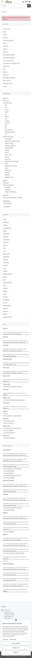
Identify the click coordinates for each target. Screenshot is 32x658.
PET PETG (7, 123)
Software (5, 512)
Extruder (7, 150)
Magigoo (5, 291)
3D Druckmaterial (7, 103)
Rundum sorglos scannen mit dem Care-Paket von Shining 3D (16, 380)
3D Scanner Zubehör (8, 185)
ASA (6, 107)
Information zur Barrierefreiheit (11, 63)
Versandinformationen (9, 57)
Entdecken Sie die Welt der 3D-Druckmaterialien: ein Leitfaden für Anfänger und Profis (15, 372)
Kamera (7, 156)
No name (5, 297)
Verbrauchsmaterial (8, 563)
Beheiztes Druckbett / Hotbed (12, 141)
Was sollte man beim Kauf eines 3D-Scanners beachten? (15, 407)
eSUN (4, 279)
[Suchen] (29, 5)
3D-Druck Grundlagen (9, 437)
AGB (4, 69)
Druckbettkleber (9, 147)
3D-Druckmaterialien (9, 420)
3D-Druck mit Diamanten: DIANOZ (12, 386)
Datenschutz (13, 639)
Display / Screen (9, 143)
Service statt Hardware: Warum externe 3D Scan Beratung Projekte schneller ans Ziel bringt (15, 341)
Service (5, 43)
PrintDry (5, 302)
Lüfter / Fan (8, 159)
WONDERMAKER (7, 228)
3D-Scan (6, 413)
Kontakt (5, 34)
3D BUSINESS (6, 254)
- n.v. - (4, 251)
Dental (6, 111)
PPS (6, 127)
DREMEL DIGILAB (7, 274)
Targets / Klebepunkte (10, 191)
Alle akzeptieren (16, 643)
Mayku (4, 294)
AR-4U (4, 248)
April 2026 (5, 345)
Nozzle (6, 168)
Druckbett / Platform (10, 145)
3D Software (7, 206)
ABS (6, 105)
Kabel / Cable (8, 154)
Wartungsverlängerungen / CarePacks (13, 197)
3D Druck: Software (9, 430)
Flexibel (7, 116)
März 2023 (5, 389)
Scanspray (7, 189)
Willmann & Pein (7, 317)
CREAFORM (6, 262)
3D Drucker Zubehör (8, 136)
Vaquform (5, 308)
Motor (6, 163)
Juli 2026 (5, 328)
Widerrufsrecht (7, 80)
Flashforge (5, 236)
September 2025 (7, 359)
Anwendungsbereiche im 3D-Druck (13, 428)
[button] (23, 1)
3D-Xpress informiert (8, 40)
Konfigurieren (16, 647)
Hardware (5, 494)
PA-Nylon (7, 120)
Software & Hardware (8, 480)
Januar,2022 (6, 435)
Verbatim (5, 311)
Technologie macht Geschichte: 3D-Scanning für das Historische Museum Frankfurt (15, 333)
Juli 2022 (5, 411)
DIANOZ (5, 271)
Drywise (5, 276)
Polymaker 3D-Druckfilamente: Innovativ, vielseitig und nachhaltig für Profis (16, 363)
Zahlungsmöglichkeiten (9, 54)
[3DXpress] (8, 1)
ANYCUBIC (5, 242)
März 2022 (5, 418)
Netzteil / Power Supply (11, 165)
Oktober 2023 (6, 384)
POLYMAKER (6, 239)
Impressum (5, 639)
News (4, 31)
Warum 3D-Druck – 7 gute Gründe (12, 415)
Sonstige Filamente (10, 132)
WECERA (5, 314)
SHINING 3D (6, 233)
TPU (6, 134)
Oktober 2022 (6, 397)
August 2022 (6, 402)
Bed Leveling (8, 138)
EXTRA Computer (7, 282)
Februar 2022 (6, 426)
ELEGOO (5, 225)
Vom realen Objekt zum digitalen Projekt (14, 400)
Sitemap (5, 72)
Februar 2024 (6, 375)
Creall (4, 268)
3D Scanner (6, 182)
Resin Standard (9, 129)
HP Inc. (5, 285)
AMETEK (5, 245)
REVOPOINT (6, 222)
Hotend (7, 152)
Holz (6, 118)
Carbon (7, 109)
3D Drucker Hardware (9, 432)
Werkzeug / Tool (9, 177)
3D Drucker (6, 100)
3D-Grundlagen (7, 450)
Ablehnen (16, 652)
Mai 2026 (5, 336)
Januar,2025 (6, 367)
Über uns (5, 37)
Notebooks (7, 187)
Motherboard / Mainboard (11, 161)
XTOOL (4, 219)
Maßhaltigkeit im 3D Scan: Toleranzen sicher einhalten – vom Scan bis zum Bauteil (14, 349)
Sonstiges (7, 174)
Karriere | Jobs (7, 29)
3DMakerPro (6, 256)
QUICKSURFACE (7, 305)
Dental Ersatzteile (7, 203)
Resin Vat (7, 172)
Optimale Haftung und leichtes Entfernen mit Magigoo (15, 393)
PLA (6, 125)
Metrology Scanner (8, 83)
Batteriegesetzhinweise (9, 77)
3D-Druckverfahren (9, 423)
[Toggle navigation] (2, 1)
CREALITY (5, 265)
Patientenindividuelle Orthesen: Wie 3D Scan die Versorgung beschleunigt (15, 355)
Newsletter (6, 46)
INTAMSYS (5, 288)
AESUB (4, 231)
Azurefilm (5, 259)
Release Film (8, 170)
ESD (6, 114)
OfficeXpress (6, 299)
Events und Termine (8, 60)
